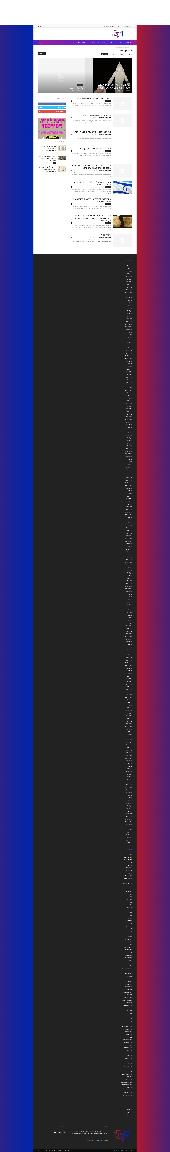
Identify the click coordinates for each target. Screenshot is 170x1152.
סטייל (131, 942)
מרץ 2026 (129, 279)
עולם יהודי (110, 42)
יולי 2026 (130, 268)
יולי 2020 (130, 459)
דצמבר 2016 (129, 557)
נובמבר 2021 (129, 417)
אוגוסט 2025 (129, 297)
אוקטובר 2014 (128, 612)
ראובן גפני (129, 1010)
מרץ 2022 (129, 406)
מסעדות (130, 963)
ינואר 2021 (129, 443)
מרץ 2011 (129, 713)
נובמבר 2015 (129, 583)
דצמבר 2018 (129, 507)
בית (131, 48)
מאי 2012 (129, 676)
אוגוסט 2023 (129, 361)
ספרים (130, 965)
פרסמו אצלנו (106, 26)
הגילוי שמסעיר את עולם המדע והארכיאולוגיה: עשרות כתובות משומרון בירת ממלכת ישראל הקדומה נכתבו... (92, 218)
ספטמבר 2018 (128, 514)
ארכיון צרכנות (129, 1079)
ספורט (130, 854)
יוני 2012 (130, 673)
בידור (89, 42)
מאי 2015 (129, 599)
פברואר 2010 (128, 745)
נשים (98, 42)
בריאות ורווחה (129, 989)
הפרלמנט (129, 907)
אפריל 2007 (129, 835)
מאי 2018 (129, 522)
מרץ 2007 (129, 837)
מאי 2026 (129, 274)
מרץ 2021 (129, 438)
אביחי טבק (128, 90)
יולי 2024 (130, 332)
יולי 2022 (130, 395)
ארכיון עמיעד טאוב (127, 1058)
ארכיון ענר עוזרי (128, 950)
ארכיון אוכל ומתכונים (127, 1026)
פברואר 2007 (128, 840)
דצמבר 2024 (129, 319)
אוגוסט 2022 (129, 393)
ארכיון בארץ (121, 54)
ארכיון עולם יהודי (128, 1024)
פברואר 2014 (128, 626)
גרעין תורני (129, 995)
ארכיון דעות (129, 1050)
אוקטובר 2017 (128, 538)
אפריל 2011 (129, 710)
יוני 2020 (130, 462)
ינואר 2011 (129, 718)
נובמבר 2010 (129, 724)
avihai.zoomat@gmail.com (94, 1140)
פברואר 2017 (128, 554)
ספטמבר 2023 (128, 358)
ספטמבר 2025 (128, 295)
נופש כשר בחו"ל (128, 875)
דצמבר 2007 (129, 814)
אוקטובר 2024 (128, 324)
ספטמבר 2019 (128, 485)
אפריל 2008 (129, 803)
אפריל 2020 (129, 467)
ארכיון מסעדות (128, 1032)
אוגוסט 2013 (129, 642)
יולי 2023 (130, 364)
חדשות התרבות (128, 958)
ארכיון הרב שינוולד (127, 1053)
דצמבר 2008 (129, 782)
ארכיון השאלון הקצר (113, 54)
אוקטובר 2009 (128, 755)
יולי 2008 (130, 795)
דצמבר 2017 (129, 533)
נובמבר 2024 (129, 321)
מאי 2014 (129, 620)
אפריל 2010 (129, 739)
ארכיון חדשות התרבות (127, 1029)
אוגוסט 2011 (129, 700)
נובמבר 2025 (129, 290)
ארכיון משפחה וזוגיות (127, 1085)
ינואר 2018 (129, 530)
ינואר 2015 (129, 610)
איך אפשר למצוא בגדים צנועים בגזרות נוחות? (92, 132)
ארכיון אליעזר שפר (127, 1048)
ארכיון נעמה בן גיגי (127, 1055)
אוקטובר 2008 (128, 787)
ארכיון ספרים (129, 1034)
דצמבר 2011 (129, 689)
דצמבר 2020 (129, 446)
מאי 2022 (129, 401)
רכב (131, 862)
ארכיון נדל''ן (129, 1077)
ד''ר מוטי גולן (129, 1003)
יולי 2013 (130, 644)
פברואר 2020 (128, 472)
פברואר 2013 (128, 652)
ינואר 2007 (129, 843)
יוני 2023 (130, 366)
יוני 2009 (130, 766)
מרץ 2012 (129, 681)
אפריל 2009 (129, 771)
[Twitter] (41, 26)
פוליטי (121, 42)
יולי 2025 (130, 300)
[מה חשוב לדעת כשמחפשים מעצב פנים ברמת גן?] (62, 169)
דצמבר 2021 (129, 414)
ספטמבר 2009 (128, 758)
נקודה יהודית (129, 976)
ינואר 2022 (129, 411)
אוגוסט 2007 (129, 824)
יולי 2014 (130, 615)
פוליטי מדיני (129, 910)
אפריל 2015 (129, 602)
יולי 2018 (130, 517)
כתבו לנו (112, 26)
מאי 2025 (129, 305)
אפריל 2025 (129, 308)
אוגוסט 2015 (129, 591)
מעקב (40, 107)
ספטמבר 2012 (128, 665)
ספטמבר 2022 (128, 390)
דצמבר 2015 (129, 581)
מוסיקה (130, 960)
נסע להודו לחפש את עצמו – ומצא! (97, 115)
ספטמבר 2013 (128, 639)
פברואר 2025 (128, 313)
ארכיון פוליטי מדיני (127, 1095)
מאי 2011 (129, 708)
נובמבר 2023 (129, 353)
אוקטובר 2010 (128, 726)
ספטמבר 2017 (128, 541)
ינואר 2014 (129, 628)
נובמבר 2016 (129, 559)
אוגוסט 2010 (129, 729)
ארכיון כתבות (104, 54)
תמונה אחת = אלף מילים (126, 979)
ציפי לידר (130, 1008)
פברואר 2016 (128, 575)
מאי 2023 (129, 369)
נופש (93, 42)
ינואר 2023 (129, 380)
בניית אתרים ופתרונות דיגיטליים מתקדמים (47, 1150)
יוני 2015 (130, 597)
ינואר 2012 (129, 687)
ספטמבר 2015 (128, 589)
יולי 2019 (130, 491)
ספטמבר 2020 (128, 454)
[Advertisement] (117, 12)
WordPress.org (128, 1115)
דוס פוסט (130, 971)
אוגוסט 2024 (129, 329)
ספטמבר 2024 (128, 327)
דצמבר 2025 (129, 287)
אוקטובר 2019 (128, 483)
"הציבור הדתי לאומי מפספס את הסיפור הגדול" (92, 98)
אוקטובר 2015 (128, 586)
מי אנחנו (117, 26)
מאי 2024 (129, 337)
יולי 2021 (130, 427)
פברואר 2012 (128, 684)
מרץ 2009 (129, 774)
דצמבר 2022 (129, 382)
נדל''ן (131, 928)
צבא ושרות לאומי (128, 878)
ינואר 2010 (129, 747)
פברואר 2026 (128, 282)
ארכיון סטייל (129, 1087)
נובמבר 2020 (129, 448)
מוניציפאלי (129, 981)
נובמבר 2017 (129, 536)
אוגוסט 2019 (129, 488)
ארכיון (131, 1021)
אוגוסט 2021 (129, 424)
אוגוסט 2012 (129, 668)
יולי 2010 (130, 732)
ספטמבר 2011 (128, 697)
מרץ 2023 (129, 374)
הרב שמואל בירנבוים (127, 1000)
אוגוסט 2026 (129, 266)
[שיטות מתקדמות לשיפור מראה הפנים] (62, 148)
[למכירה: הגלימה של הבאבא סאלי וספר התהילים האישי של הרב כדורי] (108, 78)
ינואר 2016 (129, 578)
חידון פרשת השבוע (127, 997)
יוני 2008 (130, 798)
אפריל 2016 (129, 570)
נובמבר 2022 (129, 385)
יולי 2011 (130, 702)
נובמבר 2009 (129, 753)
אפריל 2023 (129, 372)
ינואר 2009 (129, 779)
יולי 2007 (130, 827)
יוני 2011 (130, 705)
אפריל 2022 (129, 403)
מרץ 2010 (129, 742)
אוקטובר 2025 (128, 292)
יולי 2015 (130, 594)
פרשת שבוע (129, 868)
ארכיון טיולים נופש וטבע (126, 1082)
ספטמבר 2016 (128, 565)
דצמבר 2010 (129, 721)
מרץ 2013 (129, 649)
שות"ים (130, 1013)
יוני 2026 (130, 271)
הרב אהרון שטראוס (127, 1005)
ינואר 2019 (129, 504)
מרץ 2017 (129, 552)
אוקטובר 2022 (128, 387)
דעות (116, 42)
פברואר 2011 (128, 716)
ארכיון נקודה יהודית (127, 1042)
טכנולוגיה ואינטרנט (127, 883)
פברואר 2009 (128, 776)
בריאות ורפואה (128, 889)
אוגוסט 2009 (129, 761)
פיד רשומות (129, 1109)
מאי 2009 (129, 769)
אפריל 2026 (129, 276)
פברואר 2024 (128, 345)
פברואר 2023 (128, 377)
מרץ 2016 (129, 573)
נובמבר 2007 (129, 816)
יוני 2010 (130, 734)
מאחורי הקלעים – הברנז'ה (79, 42)
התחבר (130, 1107)
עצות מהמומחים (52, 150)
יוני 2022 (130, 398)
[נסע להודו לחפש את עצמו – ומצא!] (122, 120)
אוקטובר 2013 (128, 636)
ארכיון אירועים (129, 54)
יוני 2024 (130, 335)
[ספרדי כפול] (122, 240)
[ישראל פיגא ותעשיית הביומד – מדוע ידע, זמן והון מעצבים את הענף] (62, 158)
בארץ (131, 897)
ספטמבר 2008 (128, 790)
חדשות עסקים (128, 926)
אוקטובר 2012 (128, 663)
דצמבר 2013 (129, 631)
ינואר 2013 (129, 655)
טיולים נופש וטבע (128, 947)
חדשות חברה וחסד (127, 992)
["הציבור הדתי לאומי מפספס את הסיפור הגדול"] (122, 103)
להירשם (40, 111)
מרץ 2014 (129, 623)
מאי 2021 (129, 432)
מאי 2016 (129, 567)
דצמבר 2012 (129, 657)
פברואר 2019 (128, 501)
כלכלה (103, 42)
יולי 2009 (130, 763)
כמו (40, 104)
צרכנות (130, 931)
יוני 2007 (130, 829)
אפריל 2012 (129, 679)
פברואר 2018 (128, 528)
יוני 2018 (130, 520)
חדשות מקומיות (128, 984)
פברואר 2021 (128, 440)
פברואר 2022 (128, 409)
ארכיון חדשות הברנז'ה (127, 1040)
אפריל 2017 (129, 549)
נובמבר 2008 (129, 784)
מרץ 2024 (129, 342)
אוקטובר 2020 (128, 451)
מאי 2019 (129, 496)
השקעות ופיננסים (128, 860)
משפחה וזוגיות (128, 939)
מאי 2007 (129, 832)
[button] (40, 43)
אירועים (130, 894)
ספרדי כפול (106, 235)
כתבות (130, 902)
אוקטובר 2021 (128, 419)
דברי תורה (129, 1016)
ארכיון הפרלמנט (128, 1093)
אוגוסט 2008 (129, 792)
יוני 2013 (130, 647)
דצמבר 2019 (129, 477)
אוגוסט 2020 (129, 456)
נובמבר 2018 (129, 509)
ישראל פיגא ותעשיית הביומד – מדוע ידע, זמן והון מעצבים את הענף (47, 159)
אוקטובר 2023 (128, 356)
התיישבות (130, 873)
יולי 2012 (130, 671)
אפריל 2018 (129, 525)
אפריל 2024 (129, 340)
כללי (55, 162)
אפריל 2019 (129, 499)
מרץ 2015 (129, 604)
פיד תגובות (129, 1112)
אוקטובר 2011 (128, 694)
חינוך (131, 881)
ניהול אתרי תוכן (114, 1150)
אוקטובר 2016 (128, 562)
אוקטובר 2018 (128, 512)
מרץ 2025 (129, 311)
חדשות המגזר (128, 42)
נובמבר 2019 (129, 480)
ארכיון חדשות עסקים (127, 1074)
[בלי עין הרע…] (61, 78)
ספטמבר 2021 (128, 422)
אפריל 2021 (129, 435)
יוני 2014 (130, 618)
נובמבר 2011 (129, 692)
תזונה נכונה (129, 886)
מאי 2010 (129, 737)
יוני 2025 (130, 303)
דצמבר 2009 (129, 750)
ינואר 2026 (129, 284)
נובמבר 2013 (129, 634)
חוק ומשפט (129, 865)
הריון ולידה (129, 936)
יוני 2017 (130, 546)
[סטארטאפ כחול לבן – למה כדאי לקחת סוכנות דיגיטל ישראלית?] (122, 187)
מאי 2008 (129, 800)
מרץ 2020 (129, 469)
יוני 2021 (130, 430)
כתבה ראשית (129, 870)
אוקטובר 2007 (128, 819)
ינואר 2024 (129, 348)
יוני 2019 (130, 493)
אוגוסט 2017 (129, 544)
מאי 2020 (129, 464)
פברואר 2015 (128, 607)
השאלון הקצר (129, 899)
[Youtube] (39, 26)
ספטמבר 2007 (128, 821)
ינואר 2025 (129, 316)
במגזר (130, 1037)
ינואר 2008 (129, 811)
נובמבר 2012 (129, 660)
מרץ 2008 (129, 806)
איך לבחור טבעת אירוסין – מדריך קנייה (95, 149)
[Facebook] (43, 26)
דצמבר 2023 (129, 350)
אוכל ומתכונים (128, 955)
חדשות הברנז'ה (128, 973)
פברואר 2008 (128, 808)
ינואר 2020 (129, 475)
